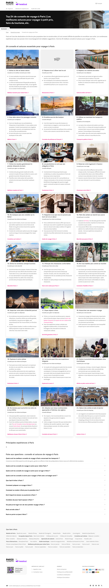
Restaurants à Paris (47, 92)
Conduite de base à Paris (49, 434)
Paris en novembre (65, 547)
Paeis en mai (95, 544)
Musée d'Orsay (32, 533)
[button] (56, 458)
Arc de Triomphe (17, 424)
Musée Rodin (57, 533)
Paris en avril (86, 544)
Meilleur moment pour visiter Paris (17, 92)
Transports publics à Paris (84, 139)
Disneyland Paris (23, 541)
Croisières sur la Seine (13, 239)
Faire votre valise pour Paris (50, 286)
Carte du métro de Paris (83, 92)
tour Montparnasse (29, 424)
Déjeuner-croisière (93, 536)
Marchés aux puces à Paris (84, 239)
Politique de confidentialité (64, 572)
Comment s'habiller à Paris (84, 286)
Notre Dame (16, 426)
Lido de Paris (59, 539)
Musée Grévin (67, 533)
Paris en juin (9, 547)
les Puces (86, 221)
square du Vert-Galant (62, 320)
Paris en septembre (40, 547)
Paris (7, 32)
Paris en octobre (52, 547)
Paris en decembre (77, 547)
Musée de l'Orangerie (45, 533)
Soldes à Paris (81, 434)
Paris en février (66, 544)
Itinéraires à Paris (12, 383)
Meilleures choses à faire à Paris (16, 434)
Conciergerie (76, 533)
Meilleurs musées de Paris (14, 190)
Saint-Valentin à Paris (92, 541)
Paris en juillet (19, 547)
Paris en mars (76, 544)
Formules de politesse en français (51, 139)
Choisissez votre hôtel (83, 190)
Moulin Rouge (69, 539)
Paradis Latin (88, 539)
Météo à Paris (11, 139)
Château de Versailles (66, 536)
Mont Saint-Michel (39, 536)
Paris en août (29, 547)
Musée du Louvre (21, 533)
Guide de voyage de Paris (57, 541)
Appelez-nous (37, 569)
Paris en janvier (55, 544)
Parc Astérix (33, 541)
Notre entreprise (62, 569)
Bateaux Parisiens (22, 539)
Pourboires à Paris (47, 190)
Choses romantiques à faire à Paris (16, 544)
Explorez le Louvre (47, 383)
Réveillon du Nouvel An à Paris (75, 541)
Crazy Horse (78, 539)
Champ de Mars (48, 322)
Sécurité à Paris (11, 286)
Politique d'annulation (63, 577)
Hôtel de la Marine (11, 536)
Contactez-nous (37, 572)
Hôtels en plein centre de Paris (85, 383)
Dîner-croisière (10, 539)
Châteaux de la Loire (52, 536)
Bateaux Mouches (34, 539)
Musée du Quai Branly (88, 533)
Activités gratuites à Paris (49, 334)
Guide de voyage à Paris (49, 239)
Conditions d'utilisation (63, 575)
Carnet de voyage (15, 32)
